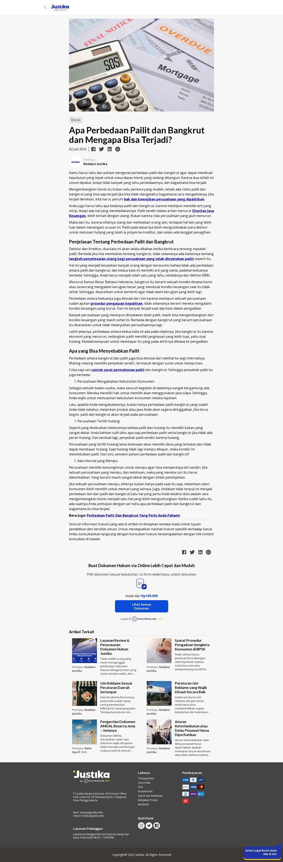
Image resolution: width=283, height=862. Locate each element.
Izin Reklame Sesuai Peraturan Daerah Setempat (116, 687)
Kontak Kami (145, 791)
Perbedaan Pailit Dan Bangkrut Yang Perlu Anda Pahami (133, 515)
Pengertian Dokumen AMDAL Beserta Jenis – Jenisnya (117, 726)
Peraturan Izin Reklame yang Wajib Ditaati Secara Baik (191, 687)
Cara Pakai (144, 782)
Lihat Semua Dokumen (141, 606)
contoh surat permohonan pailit (118, 370)
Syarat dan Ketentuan (150, 795)
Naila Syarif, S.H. (82, 750)
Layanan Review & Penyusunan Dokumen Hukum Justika (114, 647)
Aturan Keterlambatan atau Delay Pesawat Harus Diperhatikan (192, 728)
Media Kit (143, 804)
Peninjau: (78, 667)
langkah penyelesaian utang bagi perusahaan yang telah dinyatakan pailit (131, 258)
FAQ (140, 787)
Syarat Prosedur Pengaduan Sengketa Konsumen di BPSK (192, 644)
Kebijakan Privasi (148, 800)
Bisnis (75, 120)
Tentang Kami (146, 778)
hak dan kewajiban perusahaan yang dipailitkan (164, 199)
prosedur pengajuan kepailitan (117, 303)
